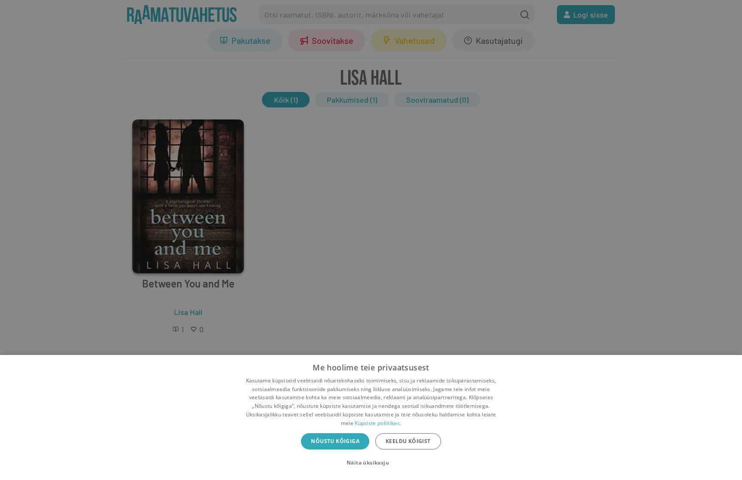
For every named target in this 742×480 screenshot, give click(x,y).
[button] (371, 463)
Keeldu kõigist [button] (408, 441)
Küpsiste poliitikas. (378, 423)
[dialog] (371, 417)
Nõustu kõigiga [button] (335, 441)
